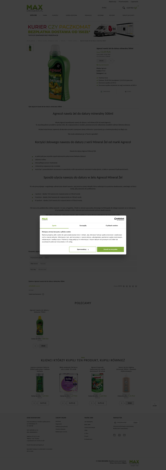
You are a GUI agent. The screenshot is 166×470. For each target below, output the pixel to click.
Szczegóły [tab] (83, 225)
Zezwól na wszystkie (110, 249)
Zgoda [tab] (54, 225)
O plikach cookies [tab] (112, 225)
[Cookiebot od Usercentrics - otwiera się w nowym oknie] (115, 219)
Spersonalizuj (81, 249)
